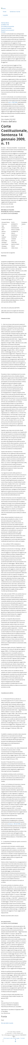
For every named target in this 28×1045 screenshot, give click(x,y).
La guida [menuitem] (5, 15)
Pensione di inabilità (6, 28)
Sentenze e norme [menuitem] (15, 11)
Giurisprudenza (5, 22)
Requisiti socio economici (7, 30)
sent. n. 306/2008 (12, 102)
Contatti (22, 1038)
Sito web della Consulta (7, 1023)
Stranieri (3, 32)
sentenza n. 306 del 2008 (14, 824)
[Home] (3, 8)
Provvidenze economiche (7, 26)
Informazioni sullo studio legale (11, 1038)
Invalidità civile (5, 24)
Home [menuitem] (4, 11)
